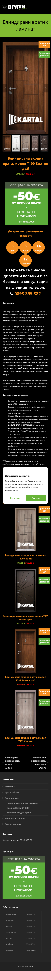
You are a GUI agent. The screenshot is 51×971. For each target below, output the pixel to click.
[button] (46, 7)
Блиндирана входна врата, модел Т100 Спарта (36, 763)
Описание (8, 302)
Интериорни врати (15, 818)
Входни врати (12, 797)
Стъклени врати (13, 823)
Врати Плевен (25, 966)
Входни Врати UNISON (18, 807)
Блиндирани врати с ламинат (22, 803)
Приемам (36, 498)
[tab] (8, 303)
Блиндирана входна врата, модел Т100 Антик (11, 763)
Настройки (15, 498)
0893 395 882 (27, 293)
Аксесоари (10, 786)
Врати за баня (12, 792)
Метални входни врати (19, 812)
